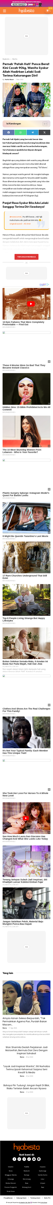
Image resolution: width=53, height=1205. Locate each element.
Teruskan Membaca (26, 257)
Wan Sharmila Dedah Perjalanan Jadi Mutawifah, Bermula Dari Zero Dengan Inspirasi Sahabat (26, 1050)
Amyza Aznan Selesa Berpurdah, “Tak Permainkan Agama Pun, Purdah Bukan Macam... (25, 1021)
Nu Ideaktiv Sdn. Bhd (24, 1202)
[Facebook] (14, 1159)
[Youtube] (34, 1159)
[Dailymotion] (39, 1159)
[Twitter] (24, 1159)
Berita (14, 59)
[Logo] (26, 10)
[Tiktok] (29, 1159)
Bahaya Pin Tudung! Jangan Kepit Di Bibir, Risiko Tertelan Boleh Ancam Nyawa (26, 1087)
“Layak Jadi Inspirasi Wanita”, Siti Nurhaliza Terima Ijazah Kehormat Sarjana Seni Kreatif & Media (26, 1069)
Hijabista (6, 59)
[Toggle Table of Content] (44, 124)
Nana (5, 1028)
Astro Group (44, 1202)
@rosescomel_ (16, 216)
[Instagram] (19, 1159)
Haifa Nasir (9, 79)
